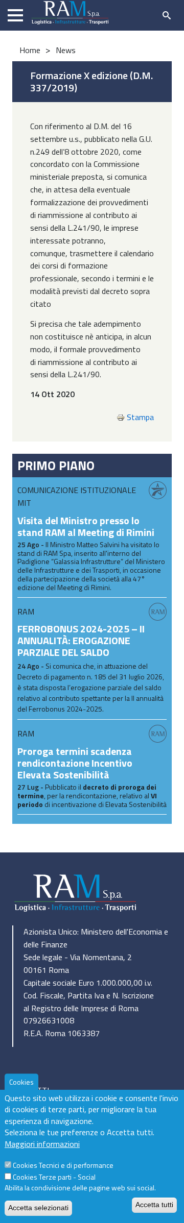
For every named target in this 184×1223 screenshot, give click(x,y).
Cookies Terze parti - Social (54, 1176)
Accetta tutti (154, 1205)
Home (29, 50)
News (66, 50)
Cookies (21, 1082)
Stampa (140, 417)
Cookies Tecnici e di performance (63, 1165)
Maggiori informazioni (42, 1144)
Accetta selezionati (38, 1208)
